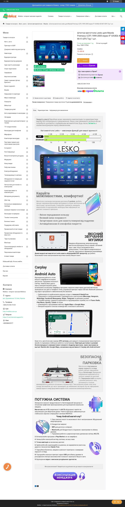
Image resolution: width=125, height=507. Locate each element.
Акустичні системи (10, 76)
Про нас (5, 271)
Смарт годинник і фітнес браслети (12, 81)
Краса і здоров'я (9, 86)
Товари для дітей (9, 109)
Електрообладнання (11, 171)
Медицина (7, 159)
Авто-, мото (22, 24)
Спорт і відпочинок (10, 69)
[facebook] (35, 486)
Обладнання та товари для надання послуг (13, 180)
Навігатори (8, 53)
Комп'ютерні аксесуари (11, 138)
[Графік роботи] (121, 10)
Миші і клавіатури (10, 98)
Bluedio (6, 90)
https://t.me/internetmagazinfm (13, 317)
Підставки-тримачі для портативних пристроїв (11, 143)
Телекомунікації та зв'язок (12, 175)
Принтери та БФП (9, 45)
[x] (38, 486)
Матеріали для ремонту (12, 196)
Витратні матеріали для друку (14, 156)
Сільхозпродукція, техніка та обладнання (13, 247)
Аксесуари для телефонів (12, 130)
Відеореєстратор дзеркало (13, 61)
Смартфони (8, 72)
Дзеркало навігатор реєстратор (14, 49)
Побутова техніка (9, 167)
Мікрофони (8, 134)
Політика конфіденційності (80, 505)
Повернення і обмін (82, 16)
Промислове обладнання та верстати (13, 234)
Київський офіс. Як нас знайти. (12, 261)
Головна (50, 16)
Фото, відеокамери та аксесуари (14, 113)
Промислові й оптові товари (13, 229)
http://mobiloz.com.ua (10, 311)
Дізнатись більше (84, 5)
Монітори (7, 242)
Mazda (46, 24)
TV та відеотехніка (10, 127)
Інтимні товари (9, 256)
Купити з (85, 65)
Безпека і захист (9, 221)
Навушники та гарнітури (12, 94)
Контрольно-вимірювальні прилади (13, 205)
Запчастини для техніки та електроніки (12, 185)
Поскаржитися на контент (65, 505)
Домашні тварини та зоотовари (14, 210)
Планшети (7, 101)
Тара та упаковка (10, 239)
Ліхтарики (7, 117)
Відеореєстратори (10, 57)
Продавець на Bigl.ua (62, 503)
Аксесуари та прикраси (11, 213)
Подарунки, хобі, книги (11, 225)
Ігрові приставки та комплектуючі (10, 191)
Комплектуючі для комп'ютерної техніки (14, 122)
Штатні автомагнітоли (35, 24)
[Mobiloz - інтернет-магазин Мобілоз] (10, 16)
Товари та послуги (64, 16)
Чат (118, 502)
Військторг (7, 105)
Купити (85, 60)
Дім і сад (7, 200)
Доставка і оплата (101, 16)
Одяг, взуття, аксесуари (12, 65)
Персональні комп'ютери (12, 252)
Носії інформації (9, 152)
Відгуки (5, 276)
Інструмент (8, 148)
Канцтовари (8, 163)
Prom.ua (72, 501)
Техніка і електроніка (11, 217)
